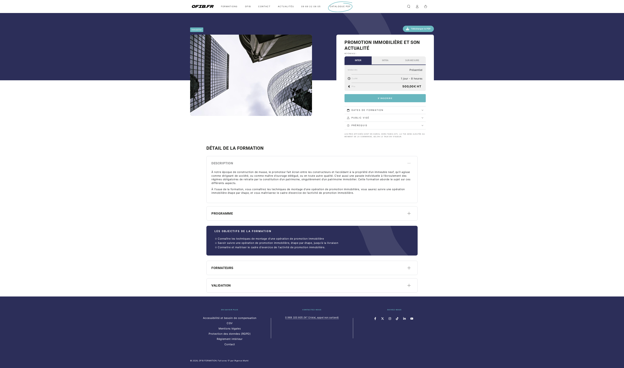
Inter (358, 60)
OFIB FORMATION (208, 360)
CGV (230, 323)
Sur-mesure (412, 60)
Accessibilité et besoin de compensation (229, 318)
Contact (229, 344)
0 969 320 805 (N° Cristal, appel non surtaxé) (312, 317)
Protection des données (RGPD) (230, 333)
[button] (408, 6)
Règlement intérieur (229, 339)
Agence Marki (242, 360)
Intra (385, 60)
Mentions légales (230, 328)
